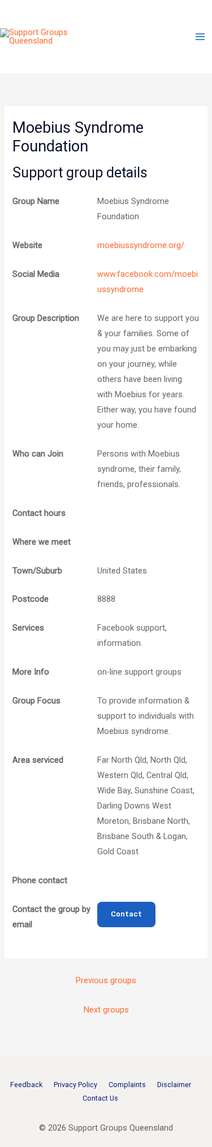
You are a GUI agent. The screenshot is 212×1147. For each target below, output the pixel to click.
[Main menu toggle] (200, 37)
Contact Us (100, 1098)
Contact (126, 914)
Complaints (127, 1084)
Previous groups (106, 980)
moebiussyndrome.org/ (140, 245)
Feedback (26, 1084)
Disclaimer (174, 1084)
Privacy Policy (75, 1084)
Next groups (106, 1010)
